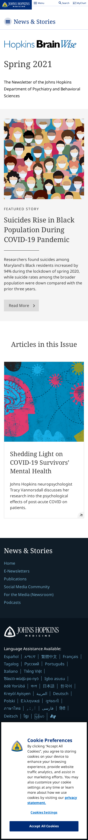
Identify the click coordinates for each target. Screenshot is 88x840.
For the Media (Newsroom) (29, 594)
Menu (38, 3)
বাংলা (34, 686)
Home (9, 563)
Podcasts (12, 602)
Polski (9, 701)
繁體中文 (49, 656)
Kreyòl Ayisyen (17, 693)
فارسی (48, 708)
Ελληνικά (30, 701)
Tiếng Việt (33, 671)
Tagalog (11, 664)
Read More (19, 305)
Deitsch (11, 716)
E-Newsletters (17, 571)
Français (70, 656)
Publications (15, 579)
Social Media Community (27, 586)
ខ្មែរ (26, 716)
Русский (31, 664)
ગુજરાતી (52, 701)
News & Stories (34, 21)
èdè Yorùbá (14, 686)
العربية (41, 693)
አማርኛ (29, 656)
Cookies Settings (44, 812)
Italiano (11, 671)
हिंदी (62, 708)
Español (11, 656)
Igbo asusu (54, 678)
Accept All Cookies (44, 826)
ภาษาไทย (12, 708)
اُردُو (31, 708)
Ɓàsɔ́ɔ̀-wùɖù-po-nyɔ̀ (21, 678)
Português (55, 664)
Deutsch (60, 693)
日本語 (49, 686)
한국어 (66, 686)
